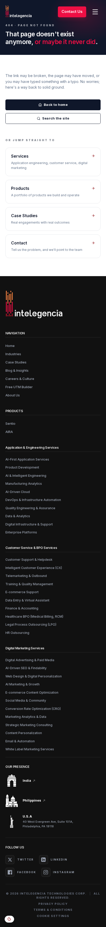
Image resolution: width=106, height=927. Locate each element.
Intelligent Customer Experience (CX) (33, 568)
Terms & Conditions (53, 910)
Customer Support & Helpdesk (28, 560)
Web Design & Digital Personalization (33, 676)
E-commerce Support (22, 592)
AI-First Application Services (27, 459)
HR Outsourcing (17, 633)
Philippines (32, 800)
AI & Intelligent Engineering (25, 476)
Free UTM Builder (19, 387)
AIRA (9, 432)
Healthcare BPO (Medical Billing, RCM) (34, 616)
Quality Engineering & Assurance (30, 508)
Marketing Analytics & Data (25, 717)
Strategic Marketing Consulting (28, 725)
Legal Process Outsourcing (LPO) (30, 624)
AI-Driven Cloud (17, 492)
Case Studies (15, 362)
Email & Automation (20, 741)
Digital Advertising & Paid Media (29, 660)
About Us (12, 395)
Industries (13, 354)
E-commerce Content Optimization (31, 692)
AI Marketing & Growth (22, 684)
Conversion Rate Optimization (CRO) (33, 709)
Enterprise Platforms (21, 532)
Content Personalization (23, 733)
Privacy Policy (52, 904)
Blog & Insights (17, 370)
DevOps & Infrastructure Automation (33, 500)
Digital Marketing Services (24, 648)
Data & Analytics (17, 516)
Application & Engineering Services (32, 447)
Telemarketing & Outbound (26, 576)
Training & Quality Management (29, 584)
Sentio (10, 423)
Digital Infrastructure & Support (29, 524)
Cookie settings (53, 916)
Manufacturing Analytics (23, 484)
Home (10, 346)
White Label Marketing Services (29, 749)
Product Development (22, 467)
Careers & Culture (19, 379)
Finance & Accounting (21, 608)
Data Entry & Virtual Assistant (27, 600)
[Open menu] (95, 11)
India (27, 781)
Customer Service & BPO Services (31, 548)
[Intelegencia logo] (18, 11)
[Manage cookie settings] (9, 919)
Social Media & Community (25, 700)
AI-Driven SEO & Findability (26, 668)
